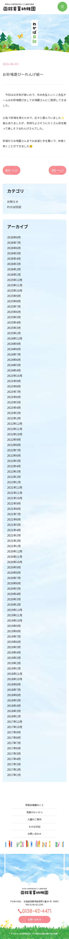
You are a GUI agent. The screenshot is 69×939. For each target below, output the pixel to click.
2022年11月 (14, 429)
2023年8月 (14, 386)
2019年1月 (14, 668)
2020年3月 (14, 599)
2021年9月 (14, 503)
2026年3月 (14, 264)
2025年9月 (14, 296)
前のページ (11, 170)
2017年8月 (14, 737)
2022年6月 (14, 455)
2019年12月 (14, 610)
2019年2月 (14, 663)
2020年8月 (14, 572)
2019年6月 (14, 642)
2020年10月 (14, 562)
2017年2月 (14, 769)
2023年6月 (14, 397)
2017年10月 (14, 727)
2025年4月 (14, 322)
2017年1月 (14, 775)
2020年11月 (14, 556)
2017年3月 (14, 764)
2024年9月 (14, 344)
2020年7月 (14, 578)
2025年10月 (14, 290)
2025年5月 (14, 317)
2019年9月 (14, 626)
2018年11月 (14, 673)
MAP (56, 901)
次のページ (57, 170)
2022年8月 (14, 445)
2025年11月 (14, 285)
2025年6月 (14, 312)
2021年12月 (14, 487)
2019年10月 (14, 620)
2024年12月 (14, 338)
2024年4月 (14, 370)
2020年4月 (14, 594)
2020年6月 (14, 583)
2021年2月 (14, 540)
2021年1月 (14, 546)
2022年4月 (14, 466)
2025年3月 (14, 328)
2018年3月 (14, 711)
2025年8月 (14, 301)
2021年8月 (14, 508)
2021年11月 (14, 493)
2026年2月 (14, 269)
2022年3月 (14, 471)
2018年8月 (14, 684)
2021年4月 (14, 530)
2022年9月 (14, 439)
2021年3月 (14, 535)
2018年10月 (14, 679)
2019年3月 (14, 658)
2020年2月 (14, 604)
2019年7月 (14, 636)
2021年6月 (14, 519)
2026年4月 (14, 258)
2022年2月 (14, 477)
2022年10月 (14, 434)
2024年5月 (14, 365)
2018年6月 (14, 695)
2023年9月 (14, 381)
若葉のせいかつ (35, 812)
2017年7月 (14, 743)
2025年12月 (14, 280)
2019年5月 (14, 647)
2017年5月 (14, 753)
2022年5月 (14, 461)
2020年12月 (14, 551)
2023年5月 (14, 402)
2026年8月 (14, 237)
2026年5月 (14, 253)
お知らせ (12, 201)
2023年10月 (14, 375)
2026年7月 (14, 242)
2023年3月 (14, 413)
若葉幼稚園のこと (34, 805)
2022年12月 (14, 423)
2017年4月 (14, 759)
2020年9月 (14, 567)
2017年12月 (14, 721)
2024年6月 (14, 359)
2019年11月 (14, 615)
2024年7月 (14, 354)
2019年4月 (14, 652)
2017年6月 (14, 748)
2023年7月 (14, 391)
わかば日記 (14, 207)
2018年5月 (14, 700)
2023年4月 (14, 407)
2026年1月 (14, 274)
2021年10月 (14, 498)
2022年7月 (14, 450)
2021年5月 (14, 524)
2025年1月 (14, 333)
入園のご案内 (34, 819)
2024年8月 (14, 349)
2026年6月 (14, 248)
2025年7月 (14, 306)
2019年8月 (14, 631)
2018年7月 (14, 689)
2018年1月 (14, 716)
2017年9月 (14, 732)
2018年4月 (14, 705)
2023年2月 (14, 418)
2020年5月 (14, 588)
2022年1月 (14, 482)
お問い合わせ (34, 833)
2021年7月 (14, 514)
